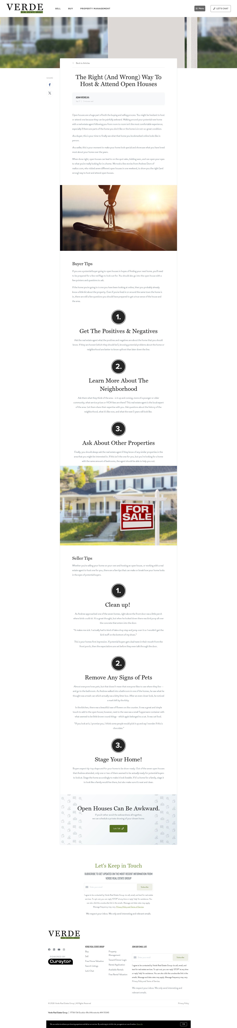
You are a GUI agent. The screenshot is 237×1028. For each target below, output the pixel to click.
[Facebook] (49, 949)
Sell (58, 8)
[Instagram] (64, 949)
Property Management (95, 8)
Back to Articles (83, 63)
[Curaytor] (60, 964)
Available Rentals (116, 969)
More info (140, 1024)
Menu (201, 9)
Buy (70, 8)
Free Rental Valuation (118, 974)
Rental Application (117, 964)
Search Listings (91, 966)
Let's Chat (89, 970)
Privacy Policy (183, 1003)
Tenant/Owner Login (118, 959)
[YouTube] (59, 949)
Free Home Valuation (94, 961)
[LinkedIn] (54, 949)
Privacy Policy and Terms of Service (130, 906)
